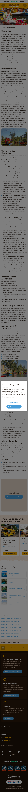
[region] (14, 396)
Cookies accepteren (14, 407)
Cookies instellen (14, 402)
